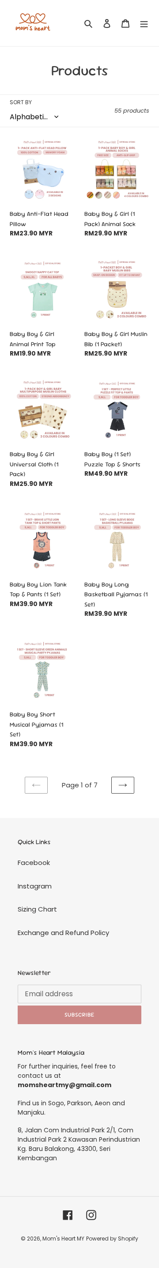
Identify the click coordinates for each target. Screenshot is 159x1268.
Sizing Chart (37, 909)
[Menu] (144, 23)
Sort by (21, 102)
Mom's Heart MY (63, 1238)
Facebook (34, 862)
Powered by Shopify (112, 1238)
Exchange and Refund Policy (63, 932)
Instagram (35, 886)
